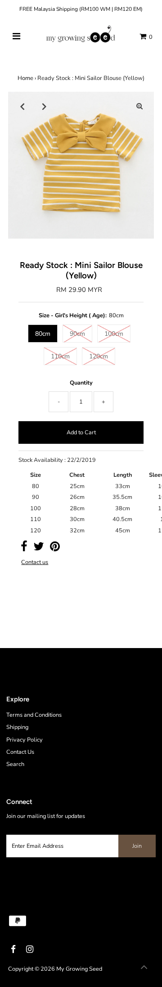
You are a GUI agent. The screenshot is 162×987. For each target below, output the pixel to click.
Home (25, 78)
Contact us (34, 562)
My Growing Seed (79, 969)
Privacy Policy (24, 740)
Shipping (17, 727)
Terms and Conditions (34, 715)
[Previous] (22, 106)
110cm (60, 356)
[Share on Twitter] (38, 549)
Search (15, 764)
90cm (77, 333)
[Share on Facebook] (24, 549)
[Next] (44, 106)
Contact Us (20, 752)
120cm (98, 356)
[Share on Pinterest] (55, 549)
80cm (42, 333)
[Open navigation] (16, 36)
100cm (113, 333)
